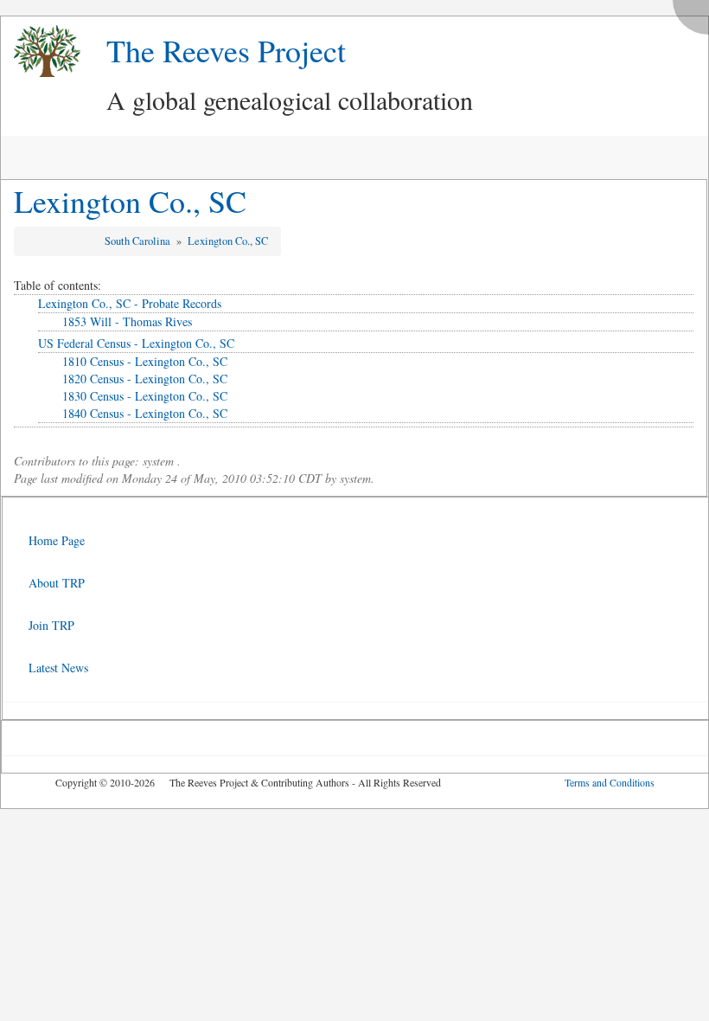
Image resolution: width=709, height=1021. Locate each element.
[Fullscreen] (695, 12)
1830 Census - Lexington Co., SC (144, 396)
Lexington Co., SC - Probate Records (129, 303)
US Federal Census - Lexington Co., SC (136, 343)
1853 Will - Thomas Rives (127, 321)
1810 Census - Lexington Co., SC (144, 361)
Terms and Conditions (610, 782)
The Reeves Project (226, 50)
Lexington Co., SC (130, 201)
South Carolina (139, 241)
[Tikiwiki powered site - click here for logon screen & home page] (40, 51)
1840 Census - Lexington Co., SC (144, 413)
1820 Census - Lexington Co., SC (144, 378)
